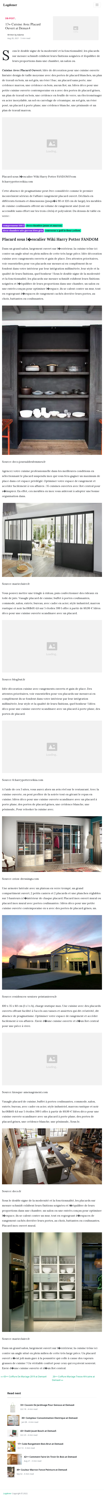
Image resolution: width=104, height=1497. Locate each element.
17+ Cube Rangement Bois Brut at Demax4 (40, 1443)
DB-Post (10, 18)
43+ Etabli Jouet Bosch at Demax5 (38, 1430)
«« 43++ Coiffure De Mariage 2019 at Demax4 (23, 1376)
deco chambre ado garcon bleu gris (23, 230)
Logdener (7, 1493)
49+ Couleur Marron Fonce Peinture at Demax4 (42, 1469)
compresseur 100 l (13, 225)
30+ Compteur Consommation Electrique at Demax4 (49, 1417)
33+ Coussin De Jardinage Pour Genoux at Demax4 (47, 1405)
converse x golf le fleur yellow (62, 230)
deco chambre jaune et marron (44, 225)
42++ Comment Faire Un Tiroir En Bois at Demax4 (50, 1456)
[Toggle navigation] (97, 4)
